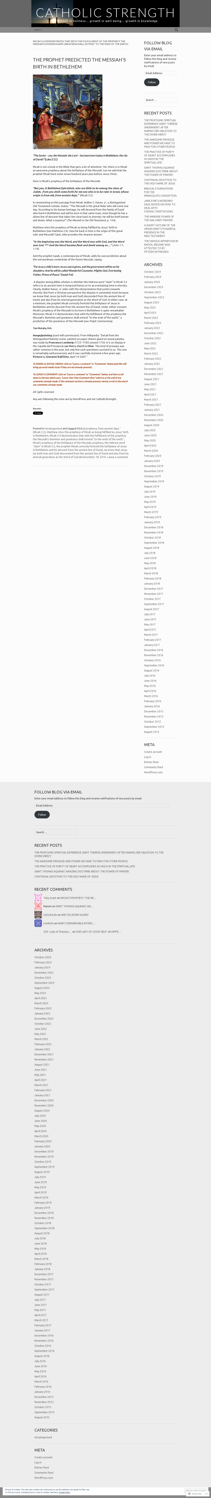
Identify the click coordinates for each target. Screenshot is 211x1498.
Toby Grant (49, 897)
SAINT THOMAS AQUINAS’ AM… (75, 906)
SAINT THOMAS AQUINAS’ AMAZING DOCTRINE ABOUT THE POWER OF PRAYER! (161, 171)
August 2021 (151, 379)
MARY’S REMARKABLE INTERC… (76, 923)
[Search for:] (176, 30)
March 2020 (151, 450)
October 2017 (152, 598)
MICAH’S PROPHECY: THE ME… (79, 897)
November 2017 (153, 593)
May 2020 (150, 440)
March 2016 (151, 695)
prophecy (97, 442)
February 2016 (152, 701)
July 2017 (149, 614)
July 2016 (149, 675)
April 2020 (150, 445)
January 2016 (152, 706)
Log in (147, 756)
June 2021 (150, 384)
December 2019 (153, 465)
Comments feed (153, 767)
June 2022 (150, 343)
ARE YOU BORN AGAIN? (75, 914)
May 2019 (150, 501)
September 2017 (154, 603)
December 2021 (153, 368)
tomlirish (48, 923)
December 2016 (153, 649)
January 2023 (152, 327)
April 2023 (150, 312)
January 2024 (152, 281)
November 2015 (153, 716)
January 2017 (152, 644)
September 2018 (154, 542)
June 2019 (150, 496)
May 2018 (150, 563)
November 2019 (153, 471)
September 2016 (154, 665)
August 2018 (151, 547)
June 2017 (150, 619)
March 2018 (151, 573)
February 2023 (152, 322)
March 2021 (151, 399)
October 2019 (152, 476)
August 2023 (151, 302)
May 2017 (150, 624)
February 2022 (152, 358)
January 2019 (152, 522)
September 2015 (154, 726)
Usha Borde (50, 914)
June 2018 (150, 557)
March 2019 (151, 511)
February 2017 (152, 639)
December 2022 (153, 333)
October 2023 (152, 292)
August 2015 (151, 731)
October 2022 (152, 338)
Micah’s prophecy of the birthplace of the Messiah (62, 442)
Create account (153, 751)
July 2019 (149, 491)
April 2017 (150, 629)
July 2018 (149, 552)
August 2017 (151, 609)
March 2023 (151, 317)
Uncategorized (53, 428)
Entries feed (151, 761)
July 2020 (149, 430)
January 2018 (152, 583)
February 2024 (152, 276)
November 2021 (153, 373)
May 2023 (150, 307)
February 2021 (152, 404)
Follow (152, 82)
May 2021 (150, 389)
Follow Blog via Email (58, 792)
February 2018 (152, 578)
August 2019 (151, 486)
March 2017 (151, 634)
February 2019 (152, 517)
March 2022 (151, 353)
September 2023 (154, 297)
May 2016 (150, 685)
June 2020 (150, 435)
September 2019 (154, 481)
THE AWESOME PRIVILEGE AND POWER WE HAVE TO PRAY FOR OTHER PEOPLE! (159, 143)
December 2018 (153, 527)
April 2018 (150, 568)
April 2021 (150, 394)
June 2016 (150, 680)
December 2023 (153, 287)
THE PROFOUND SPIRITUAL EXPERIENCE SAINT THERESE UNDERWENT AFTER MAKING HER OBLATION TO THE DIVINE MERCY (160, 127)
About (38, 30)
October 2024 (152, 271)
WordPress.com (153, 772)
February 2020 (152, 455)
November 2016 (153, 655)
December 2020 (153, 414)
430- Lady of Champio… (57, 931)
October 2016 (152, 660)
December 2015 (153, 711)
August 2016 (151, 670)
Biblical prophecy (87, 428)
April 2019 (150, 506)
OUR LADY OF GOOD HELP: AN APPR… (98, 931)
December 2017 (153, 588)
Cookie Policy (64, 1492)
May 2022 (150, 348)
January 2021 (152, 409)
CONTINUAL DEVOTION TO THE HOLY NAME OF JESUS (66, 876)
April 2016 (150, 690)
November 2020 (153, 419)
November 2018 (153, 532)
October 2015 (152, 721)
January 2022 (152, 363)
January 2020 (152, 460)
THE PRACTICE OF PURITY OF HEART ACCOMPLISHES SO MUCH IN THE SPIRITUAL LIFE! (84, 866)
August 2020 (151, 425)
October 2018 (152, 537)
